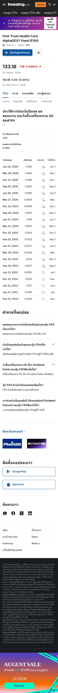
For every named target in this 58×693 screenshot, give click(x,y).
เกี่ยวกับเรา (36, 530)
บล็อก (5, 530)
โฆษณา (35, 536)
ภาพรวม (6, 101)
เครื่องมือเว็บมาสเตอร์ (12, 550)
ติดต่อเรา (36, 543)
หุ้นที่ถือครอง (32, 101)
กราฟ (15, 93)
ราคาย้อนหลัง (46, 101)
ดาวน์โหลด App (10, 536)
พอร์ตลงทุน (8, 543)
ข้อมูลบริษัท (18, 101)
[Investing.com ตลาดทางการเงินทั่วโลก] (19, 4)
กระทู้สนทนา (44, 93)
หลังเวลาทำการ (12, 85)
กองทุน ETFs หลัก (31, 13)
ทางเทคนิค (27, 93)
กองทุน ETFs (10, 13)
